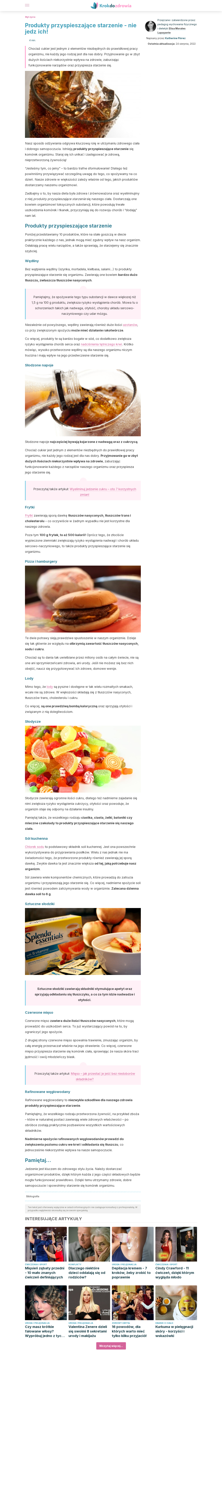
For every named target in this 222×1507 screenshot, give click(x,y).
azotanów (130, 325)
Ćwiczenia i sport (36, 1264)
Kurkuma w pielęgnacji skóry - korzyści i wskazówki (174, 1331)
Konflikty (75, 1264)
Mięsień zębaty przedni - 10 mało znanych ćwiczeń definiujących (44, 1272)
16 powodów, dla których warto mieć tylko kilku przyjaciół (129, 1331)
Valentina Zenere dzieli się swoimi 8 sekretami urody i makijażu (88, 1331)
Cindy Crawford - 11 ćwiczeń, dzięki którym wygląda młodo (174, 1272)
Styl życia (30, 17)
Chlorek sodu (34, 847)
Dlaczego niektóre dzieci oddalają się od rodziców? (87, 1272)
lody (50, 686)
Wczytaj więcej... (111, 1346)
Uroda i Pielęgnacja (124, 1264)
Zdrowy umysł (121, 1323)
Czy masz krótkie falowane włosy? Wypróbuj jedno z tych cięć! (44, 1331)
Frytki (29, 515)
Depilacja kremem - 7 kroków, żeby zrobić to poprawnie (131, 1272)
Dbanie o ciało (164, 1323)
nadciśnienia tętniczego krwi (101, 344)
